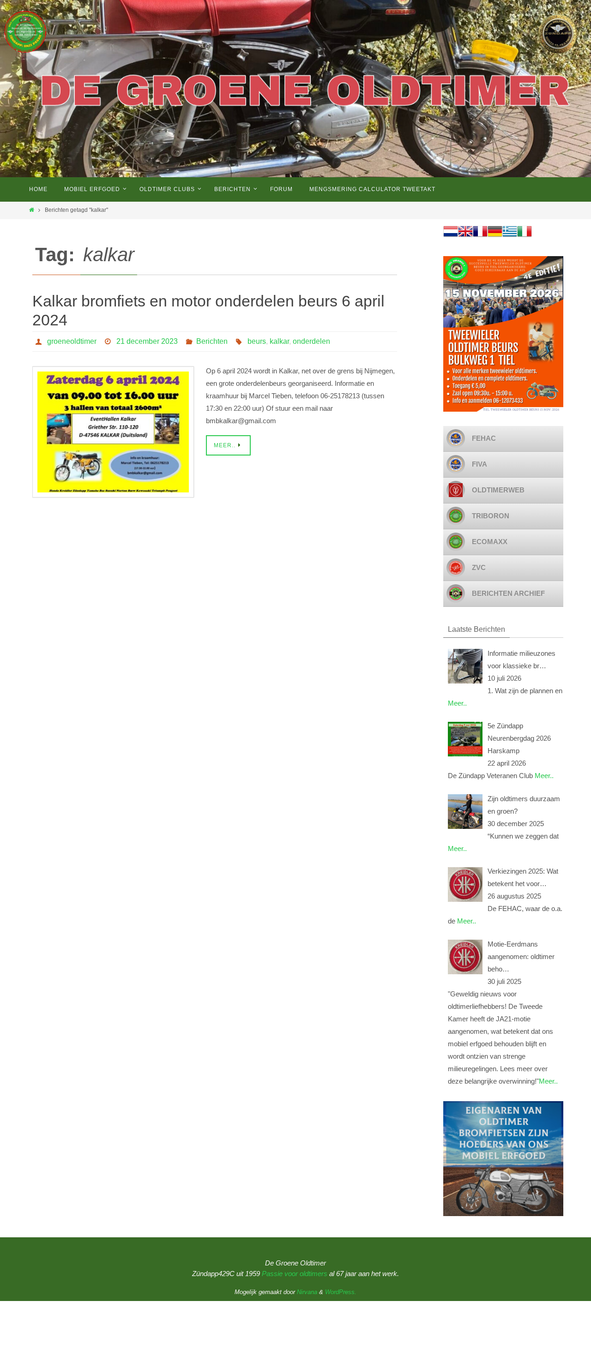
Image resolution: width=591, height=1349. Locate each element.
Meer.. (457, 703)
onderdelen (311, 341)
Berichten (212, 341)
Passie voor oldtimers (294, 1273)
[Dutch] (450, 236)
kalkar (279, 341)
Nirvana (307, 1292)
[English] (465, 236)
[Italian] (524, 236)
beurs (256, 341)
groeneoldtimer (71, 341)
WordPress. (340, 1292)
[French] (480, 236)
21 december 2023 (147, 341)
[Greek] (509, 236)
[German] (495, 236)
